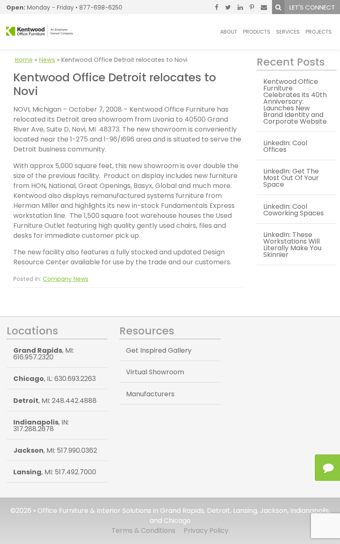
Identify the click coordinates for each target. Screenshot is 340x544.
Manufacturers (150, 394)
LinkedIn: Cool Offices (285, 146)
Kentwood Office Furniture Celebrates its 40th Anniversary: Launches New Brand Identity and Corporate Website (295, 101)
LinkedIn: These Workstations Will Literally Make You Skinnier (292, 244)
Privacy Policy (206, 530)
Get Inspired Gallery (159, 350)
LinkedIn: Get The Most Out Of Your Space (291, 177)
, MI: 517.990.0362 (55, 450)
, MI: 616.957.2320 (43, 354)
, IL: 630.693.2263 (54, 378)
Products (256, 31)
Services (288, 31)
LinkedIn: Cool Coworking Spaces (293, 210)
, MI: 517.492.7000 (54, 472)
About (228, 31)
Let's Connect (312, 7)
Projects (319, 31)
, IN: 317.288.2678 (41, 425)
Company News (65, 279)
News (47, 60)
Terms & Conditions (143, 530)
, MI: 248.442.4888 (55, 400)
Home (24, 60)
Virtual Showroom (155, 372)
